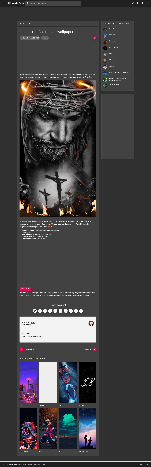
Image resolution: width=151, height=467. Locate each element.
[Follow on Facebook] (137, 3)
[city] (28, 383)
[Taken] (48, 383)
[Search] (28, 3)
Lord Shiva (112, 28)
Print (46, 38)
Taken (41, 405)
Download (25, 289)
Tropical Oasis (114, 85)
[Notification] (142, 3)
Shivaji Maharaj (114, 47)
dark (110, 53)
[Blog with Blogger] (71, 311)
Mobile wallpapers (64, 224)
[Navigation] (3, 3)
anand (33, 322)
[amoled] (87, 383)
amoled (81, 405)
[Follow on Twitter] (132, 3)
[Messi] (48, 429)
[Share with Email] (66, 311)
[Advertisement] (75, 13)
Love (111, 60)
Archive (129, 23)
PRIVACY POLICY (27, 464)
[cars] (68, 383)
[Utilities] (147, 3)
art (60, 451)
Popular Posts (109, 23)
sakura (111, 66)
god (33, 224)
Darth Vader (24, 451)
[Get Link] (76, 311)
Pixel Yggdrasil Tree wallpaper (119, 72)
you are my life (84, 451)
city (21, 405)
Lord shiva (112, 35)
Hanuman (112, 41)
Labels (120, 23)
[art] (68, 429)
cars (60, 405)
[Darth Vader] (28, 429)
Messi (41, 451)
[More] (81, 311)
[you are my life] (87, 429)
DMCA (19, 464)
